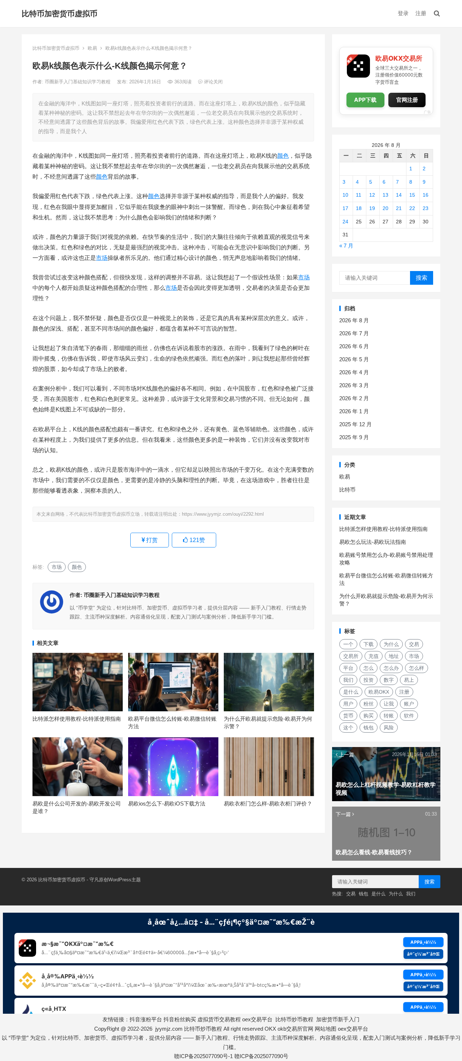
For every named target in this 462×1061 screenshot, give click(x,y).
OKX (270, 1029)
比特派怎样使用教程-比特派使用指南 (76, 719)
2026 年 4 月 (354, 372)
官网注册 (407, 99)
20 (385, 208)
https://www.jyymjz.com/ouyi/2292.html (223, 514)
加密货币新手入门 (337, 1019)
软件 (409, 716)
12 (372, 195)
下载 (368, 644)
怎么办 (391, 668)
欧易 (92, 48)
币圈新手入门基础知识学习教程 (78, 81)
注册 (420, 13)
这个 (348, 727)
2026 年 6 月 (354, 346)
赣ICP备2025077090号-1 (203, 1056)
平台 (348, 668)
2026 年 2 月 (354, 398)
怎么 (368, 668)
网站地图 (325, 1029)
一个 (348, 644)
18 (359, 208)
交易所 (350, 656)
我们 (348, 680)
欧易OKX (379, 692)
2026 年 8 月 (354, 320)
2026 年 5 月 (354, 359)
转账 (389, 716)
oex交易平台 (257, 1019)
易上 (409, 680)
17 (345, 208)
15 (412, 195)
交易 (414, 644)
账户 (409, 704)
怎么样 (416, 668)
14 (399, 195)
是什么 (350, 692)
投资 (368, 680)
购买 (368, 716)
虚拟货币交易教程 (219, 1019)
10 (345, 195)
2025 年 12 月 (355, 424)
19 (372, 208)
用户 (348, 704)
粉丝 (368, 704)
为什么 (391, 644)
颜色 (283, 156)
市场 (102, 258)
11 (358, 195)
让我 (389, 704)
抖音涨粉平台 (146, 1019)
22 (412, 208)
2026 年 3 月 (354, 385)
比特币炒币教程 (294, 1019)
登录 (403, 13)
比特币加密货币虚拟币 (59, 13)
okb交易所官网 (295, 1029)
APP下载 (365, 100)
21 (399, 208)
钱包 (368, 727)
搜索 (421, 278)
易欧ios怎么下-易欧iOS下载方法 (166, 803)
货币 (348, 716)
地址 (394, 656)
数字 (389, 680)
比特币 (347, 489)
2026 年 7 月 (354, 333)
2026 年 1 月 (354, 411)
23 (425, 208)
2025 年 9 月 (354, 437)
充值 (374, 656)
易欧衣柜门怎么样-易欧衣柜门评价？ (268, 803)
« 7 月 (346, 246)
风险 (389, 727)
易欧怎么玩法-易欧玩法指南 (372, 542)
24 (345, 221)
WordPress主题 (124, 879)
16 (425, 195)
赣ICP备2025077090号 (261, 1056)
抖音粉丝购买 (180, 1019)
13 (385, 195)
